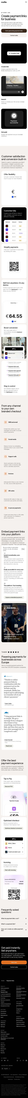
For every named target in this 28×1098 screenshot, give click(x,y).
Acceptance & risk (5, 1005)
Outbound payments (6, 1004)
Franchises (3, 1013)
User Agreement (14, 1074)
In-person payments (6, 994)
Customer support (5, 1034)
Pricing (2, 1050)
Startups (3, 1026)
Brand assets (19, 1020)
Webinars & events (21, 1026)
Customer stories (20, 1022)
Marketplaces (4, 1015)
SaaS (2, 1017)
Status (18, 1012)
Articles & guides (20, 1018)
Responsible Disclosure (9, 1077)
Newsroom (3, 1048)
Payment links (4, 992)
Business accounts (5, 1000)
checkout (19, 332)
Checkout (3, 990)
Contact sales (4, 1036)
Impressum (10, 1079)
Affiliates (3, 1022)
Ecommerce (3, 1011)
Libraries (18, 1011)
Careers (2, 1046)
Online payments (5, 988)
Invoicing (3, 998)
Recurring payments (5, 996)
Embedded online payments (20, 989)
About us (3, 1044)
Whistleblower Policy (19, 1077)
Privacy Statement (23, 1074)
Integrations (19, 1009)
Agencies (3, 1024)
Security (3, 1052)
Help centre (3, 1032)
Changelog (19, 1003)
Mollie (2, 980)
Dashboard (14, 289)
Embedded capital (20, 998)
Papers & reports (20, 1024)
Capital (2, 1002)
